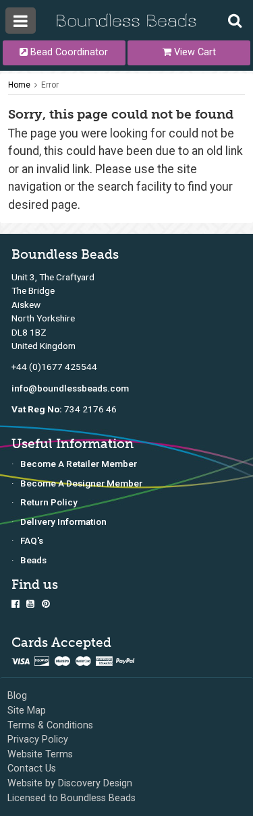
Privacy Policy (37, 739)
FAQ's (31, 540)
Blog (17, 695)
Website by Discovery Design (69, 783)
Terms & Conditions (50, 725)
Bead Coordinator (68, 52)
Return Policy (49, 502)
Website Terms (40, 754)
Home (19, 85)
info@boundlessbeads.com (70, 388)
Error (50, 85)
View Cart (193, 52)
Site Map (26, 710)
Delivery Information (63, 521)
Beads (33, 560)
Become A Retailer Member (78, 463)
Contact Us (31, 768)
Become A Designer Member (81, 483)
